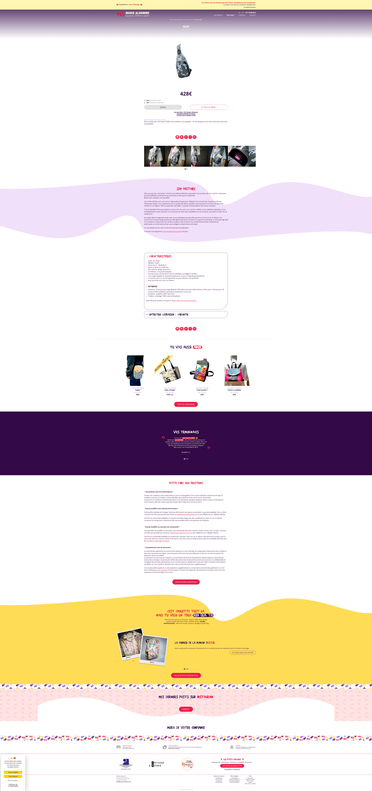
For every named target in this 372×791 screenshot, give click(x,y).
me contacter (163, 570)
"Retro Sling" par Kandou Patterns (184, 301)
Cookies (254, 783)
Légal (246, 783)
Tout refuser (13, 776)
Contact (252, 15)
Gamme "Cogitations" (188, 19)
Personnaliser (13, 780)
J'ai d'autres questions (186, 582)
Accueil (171, 19)
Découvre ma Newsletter (232, 766)
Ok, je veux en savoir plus (186, 675)
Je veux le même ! (209, 107)
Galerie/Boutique (178, 19)
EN (239, 12)
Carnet (250, 782)
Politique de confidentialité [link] (13, 785)
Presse (252, 780)
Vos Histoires (218, 779)
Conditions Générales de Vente (158, 541)
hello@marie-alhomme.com (187, 514)
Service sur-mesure (219, 776)
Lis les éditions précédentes (232, 769)
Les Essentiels (219, 782)
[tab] (185, 169)
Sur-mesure (218, 15)
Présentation (219, 778)
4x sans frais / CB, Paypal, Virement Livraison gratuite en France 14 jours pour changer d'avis (186, 113)
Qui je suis (250, 778)
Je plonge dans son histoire (242, 653)
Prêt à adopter (235, 776)
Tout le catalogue (186, 404)
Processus (219, 780)
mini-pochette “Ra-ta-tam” (171, 231)
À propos (241, 15)
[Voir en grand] (186, 61)
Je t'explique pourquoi (249, 7)
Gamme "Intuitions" (234, 780)
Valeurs (253, 779)
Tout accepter (13, 772)
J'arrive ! (186, 709)
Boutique (230, 15)
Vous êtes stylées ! (234, 782)
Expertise (247, 779)
